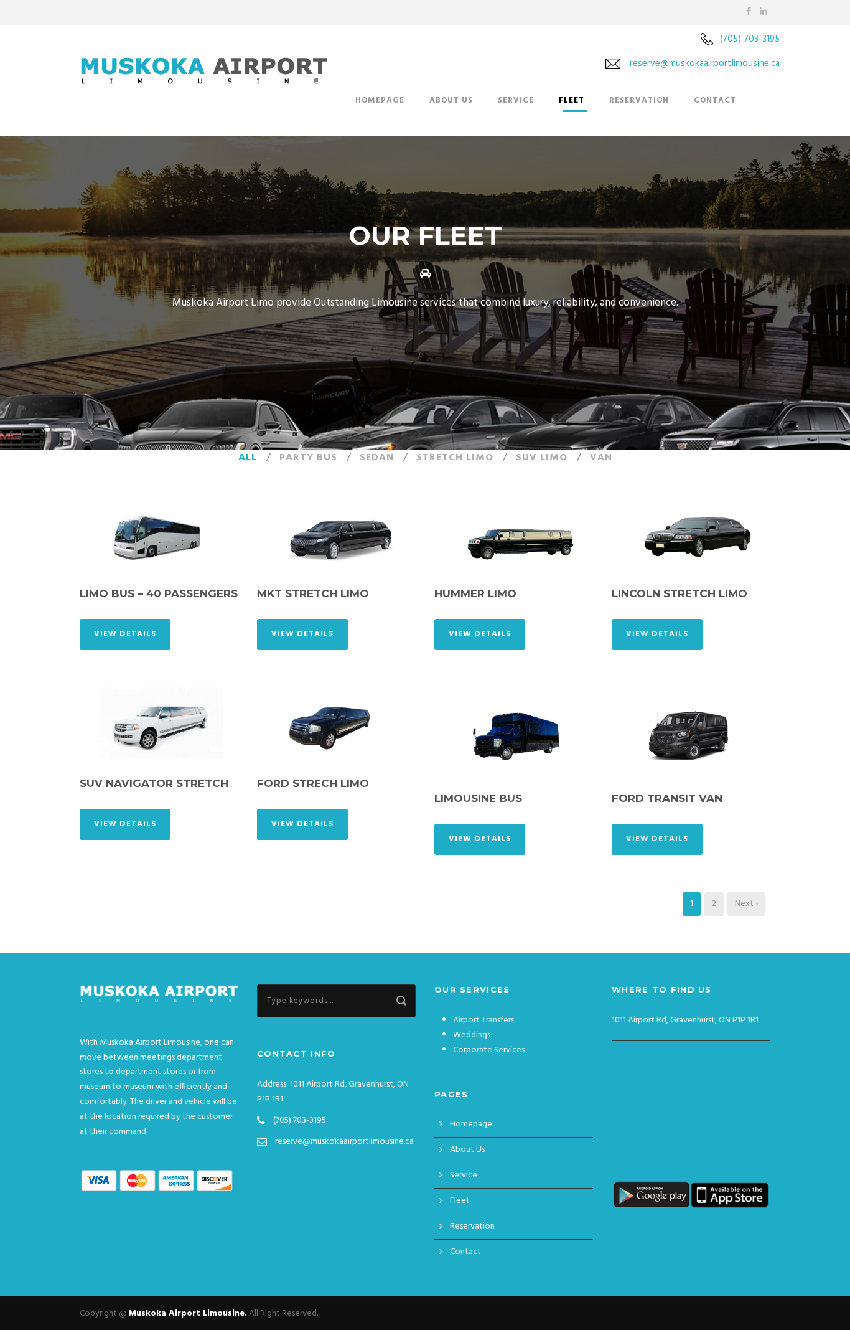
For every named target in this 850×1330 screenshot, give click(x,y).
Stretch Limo (454, 458)
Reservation (639, 100)
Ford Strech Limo (313, 783)
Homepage (379, 100)
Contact (715, 100)
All (247, 458)
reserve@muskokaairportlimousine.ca (705, 63)
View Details (125, 634)
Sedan (377, 458)
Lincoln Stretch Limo (679, 593)
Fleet (571, 100)
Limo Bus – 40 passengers (159, 593)
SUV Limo (541, 458)
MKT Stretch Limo (313, 593)
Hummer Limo (475, 593)
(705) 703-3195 (750, 39)
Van (601, 458)
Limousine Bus (478, 798)
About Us (451, 100)
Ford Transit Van (667, 798)
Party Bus (308, 458)
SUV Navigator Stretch (154, 783)
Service (516, 100)
